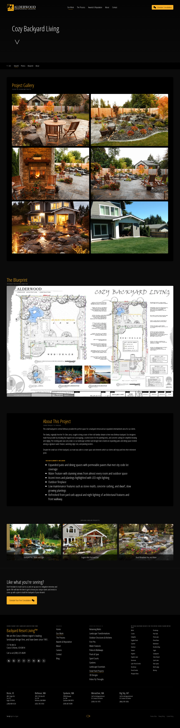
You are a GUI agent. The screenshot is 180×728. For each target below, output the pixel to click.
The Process (81, 7)
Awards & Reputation (95, 7)
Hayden (133, 654)
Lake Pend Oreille (136, 663)
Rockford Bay (156, 647)
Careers (59, 650)
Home (58, 629)
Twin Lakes (156, 663)
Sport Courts (94, 658)
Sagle (154, 650)
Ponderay (155, 630)
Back (10, 66)
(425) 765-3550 (39, 703)
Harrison (133, 647)
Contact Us (96, 698)
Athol (132, 630)
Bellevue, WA (40, 693)
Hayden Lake (134, 657)
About (107, 7)
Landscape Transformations (99, 633)
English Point (134, 640)
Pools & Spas (94, 654)
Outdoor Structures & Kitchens (100, 637)
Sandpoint (156, 654)
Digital (16, 716)
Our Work (70, 7)
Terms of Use (153, 716)
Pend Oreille (134, 670)
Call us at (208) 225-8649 (16, 653)
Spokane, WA (68, 693)
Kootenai (133, 660)
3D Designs (93, 675)
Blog (57, 658)
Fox (14, 716)
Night (11, 716)
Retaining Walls (95, 629)
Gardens (92, 662)
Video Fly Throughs (96, 679)
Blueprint (30, 66)
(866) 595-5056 (124, 701)
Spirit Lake (156, 660)
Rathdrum (156, 644)
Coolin (133, 634)
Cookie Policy (170, 716)
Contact (114, 7)
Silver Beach (156, 657)
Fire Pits (92, 641)
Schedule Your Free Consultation (20, 600)
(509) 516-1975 (95, 701)
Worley (155, 670)
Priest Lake (156, 637)
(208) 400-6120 (11, 703)
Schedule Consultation (164, 7)
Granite (133, 644)
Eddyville (133, 637)
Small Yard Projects (96, 670)
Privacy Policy (162, 716)
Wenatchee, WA (97, 693)
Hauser (133, 650)
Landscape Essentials (97, 666)
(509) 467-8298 (67, 703)
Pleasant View (134, 673)
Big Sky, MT (124, 693)
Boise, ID (10, 693)
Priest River (156, 640)
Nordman (133, 667)
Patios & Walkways (96, 650)
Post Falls (155, 634)
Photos (23, 66)
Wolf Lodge (156, 667)
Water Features (95, 645)
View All (16, 66)
